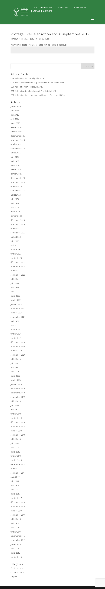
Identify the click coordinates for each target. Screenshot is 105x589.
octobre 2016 (16, 510)
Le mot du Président (43, 8)
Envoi (88, 60)
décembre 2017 (18, 464)
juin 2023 (15, 241)
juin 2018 (15, 443)
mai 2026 (15, 115)
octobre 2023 (16, 228)
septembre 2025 (18, 148)
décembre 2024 (18, 178)
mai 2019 (15, 409)
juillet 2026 (16, 106)
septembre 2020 (18, 355)
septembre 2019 (18, 397)
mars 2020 (15, 376)
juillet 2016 (16, 519)
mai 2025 (15, 161)
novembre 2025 (18, 140)
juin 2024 (15, 199)
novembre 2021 (18, 308)
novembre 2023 (18, 224)
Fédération (62, 8)
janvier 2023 (16, 258)
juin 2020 (15, 363)
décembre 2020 (18, 342)
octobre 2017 (16, 468)
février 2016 (16, 531)
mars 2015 (15, 553)
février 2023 (16, 253)
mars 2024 (15, 211)
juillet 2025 (16, 152)
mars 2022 (15, 296)
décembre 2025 (18, 136)
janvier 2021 (16, 338)
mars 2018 (15, 451)
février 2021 (16, 333)
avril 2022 (15, 291)
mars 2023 (15, 249)
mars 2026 (15, 123)
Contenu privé (17, 568)
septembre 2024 (18, 190)
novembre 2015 (18, 536)
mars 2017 (15, 493)
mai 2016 (15, 523)
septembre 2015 (18, 540)
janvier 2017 (16, 498)
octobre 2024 (16, 186)
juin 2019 (15, 405)
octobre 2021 (16, 312)
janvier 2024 (16, 216)
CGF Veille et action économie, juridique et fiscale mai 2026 (38, 95)
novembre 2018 (18, 426)
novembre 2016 (18, 506)
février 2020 (16, 380)
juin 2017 (15, 481)
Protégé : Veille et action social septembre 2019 (50, 34)
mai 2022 (15, 287)
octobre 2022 (16, 270)
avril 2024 (15, 207)
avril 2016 (15, 527)
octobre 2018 (16, 430)
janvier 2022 (16, 304)
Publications (80, 8)
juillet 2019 (16, 401)
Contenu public (43, 38)
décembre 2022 (18, 262)
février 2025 (16, 169)
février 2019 (16, 413)
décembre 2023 (18, 220)
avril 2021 (15, 325)
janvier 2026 (16, 131)
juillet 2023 (16, 237)
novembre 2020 (18, 346)
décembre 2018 (18, 422)
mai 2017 (15, 485)
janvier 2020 (16, 384)
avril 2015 (15, 548)
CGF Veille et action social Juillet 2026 (27, 78)
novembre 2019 (18, 392)
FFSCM (17, 38)
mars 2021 (15, 329)
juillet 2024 (16, 195)
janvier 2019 (16, 418)
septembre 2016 (18, 515)
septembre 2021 (18, 317)
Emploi (36, 11)
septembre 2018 (18, 435)
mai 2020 (15, 367)
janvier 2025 (16, 173)
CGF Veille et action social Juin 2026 (27, 86)
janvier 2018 (16, 460)
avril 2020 (15, 371)
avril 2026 (15, 119)
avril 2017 (15, 489)
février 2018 (16, 456)
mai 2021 (15, 321)
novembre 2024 (18, 182)
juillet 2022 (16, 279)
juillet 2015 (16, 544)
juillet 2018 (16, 439)
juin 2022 (15, 283)
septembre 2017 (18, 473)
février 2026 (16, 127)
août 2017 (15, 477)
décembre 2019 (18, 388)
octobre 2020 (16, 350)
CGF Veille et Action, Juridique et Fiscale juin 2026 (33, 91)
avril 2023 (15, 245)
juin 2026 (15, 110)
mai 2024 (15, 203)
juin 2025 (15, 157)
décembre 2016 (18, 502)
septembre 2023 (18, 232)
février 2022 (16, 300)
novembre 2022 (18, 266)
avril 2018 (15, 447)
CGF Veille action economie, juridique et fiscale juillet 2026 (37, 82)
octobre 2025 (16, 144)
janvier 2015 (16, 557)
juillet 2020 (16, 359)
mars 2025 (15, 165)
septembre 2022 (18, 275)
